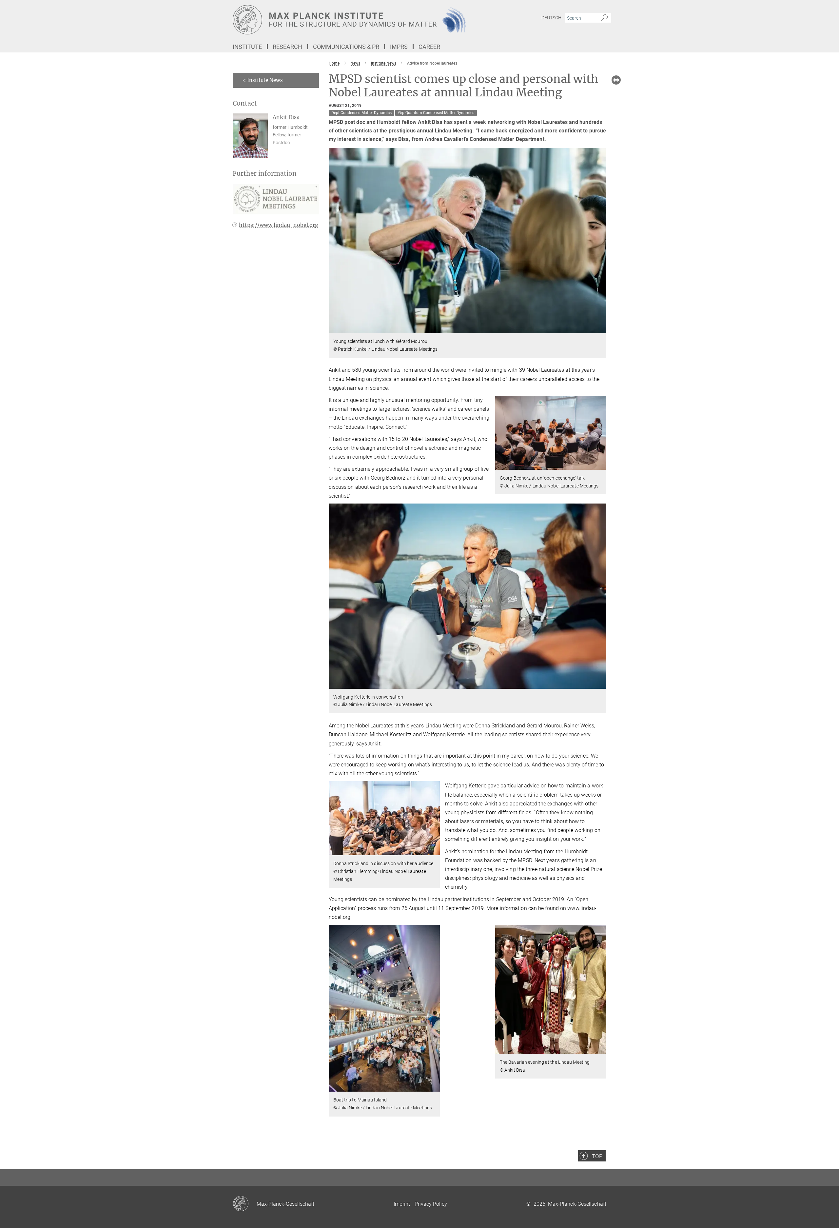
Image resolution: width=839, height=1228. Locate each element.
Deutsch (551, 17)
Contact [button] (245, 103)
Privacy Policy (431, 1204)
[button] (600, 328)
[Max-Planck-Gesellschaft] (245, 1204)
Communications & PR (346, 46)
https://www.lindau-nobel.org (278, 225)
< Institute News (263, 80)
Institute (247, 46)
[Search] (604, 18)
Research (287, 46)
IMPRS (399, 46)
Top (597, 1156)
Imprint (402, 1204)
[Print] (616, 80)
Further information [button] (265, 173)
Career (429, 46)
